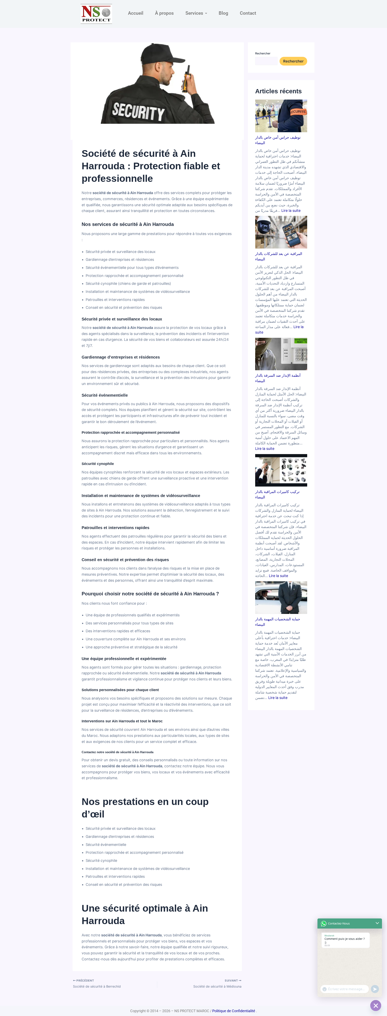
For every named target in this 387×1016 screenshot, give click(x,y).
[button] (196, 13)
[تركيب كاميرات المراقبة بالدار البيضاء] (281, 470)
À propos (164, 13)
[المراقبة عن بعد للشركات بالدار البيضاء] (281, 232)
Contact (248, 13)
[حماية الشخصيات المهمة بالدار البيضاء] (281, 597)
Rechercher (262, 53)
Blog (223, 13)
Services (194, 13)
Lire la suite (291, 210)
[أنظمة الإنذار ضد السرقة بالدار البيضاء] (281, 354)
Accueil (135, 13)
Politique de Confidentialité (233, 1011)
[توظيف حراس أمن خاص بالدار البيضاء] (281, 116)
